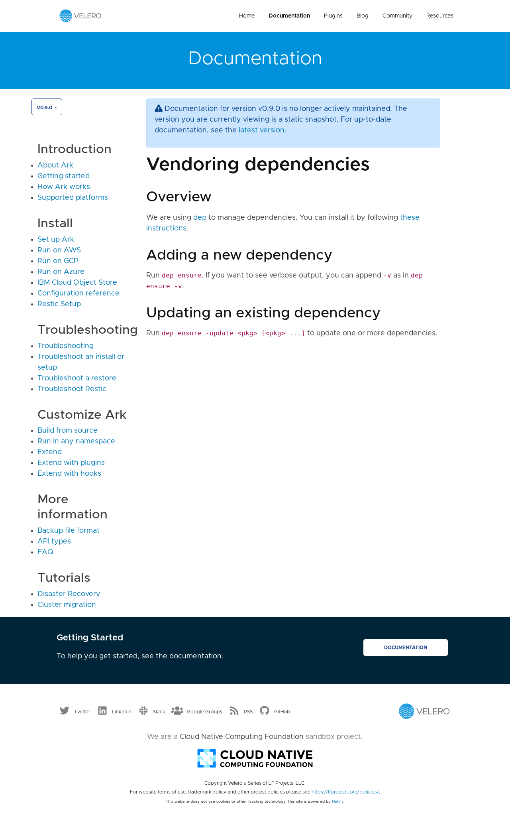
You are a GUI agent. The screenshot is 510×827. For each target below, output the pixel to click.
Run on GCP (57, 261)
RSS (248, 711)
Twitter (82, 711)
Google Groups (204, 711)
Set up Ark (55, 239)
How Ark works (63, 187)
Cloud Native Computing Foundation (242, 736)
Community (397, 16)
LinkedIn (121, 711)
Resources (439, 16)
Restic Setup (59, 304)
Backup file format (68, 530)
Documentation (289, 16)
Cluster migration (66, 604)
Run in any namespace (76, 441)
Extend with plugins (71, 463)
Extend (49, 452)
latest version (261, 130)
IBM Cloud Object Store (77, 282)
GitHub (282, 711)
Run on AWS (59, 250)
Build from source (67, 430)
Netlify (337, 801)
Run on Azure (60, 272)
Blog (363, 16)
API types (54, 541)
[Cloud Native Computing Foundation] (255, 757)
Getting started (63, 176)
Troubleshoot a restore (76, 378)
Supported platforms (72, 197)
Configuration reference (78, 293)
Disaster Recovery (68, 594)
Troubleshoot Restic (71, 389)
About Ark (55, 165)
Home (247, 16)
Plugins (333, 16)
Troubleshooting (65, 346)
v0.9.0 (45, 107)
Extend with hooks (69, 473)
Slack (159, 711)
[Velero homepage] (80, 15)
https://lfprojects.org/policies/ (345, 792)
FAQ (45, 552)
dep (199, 217)
